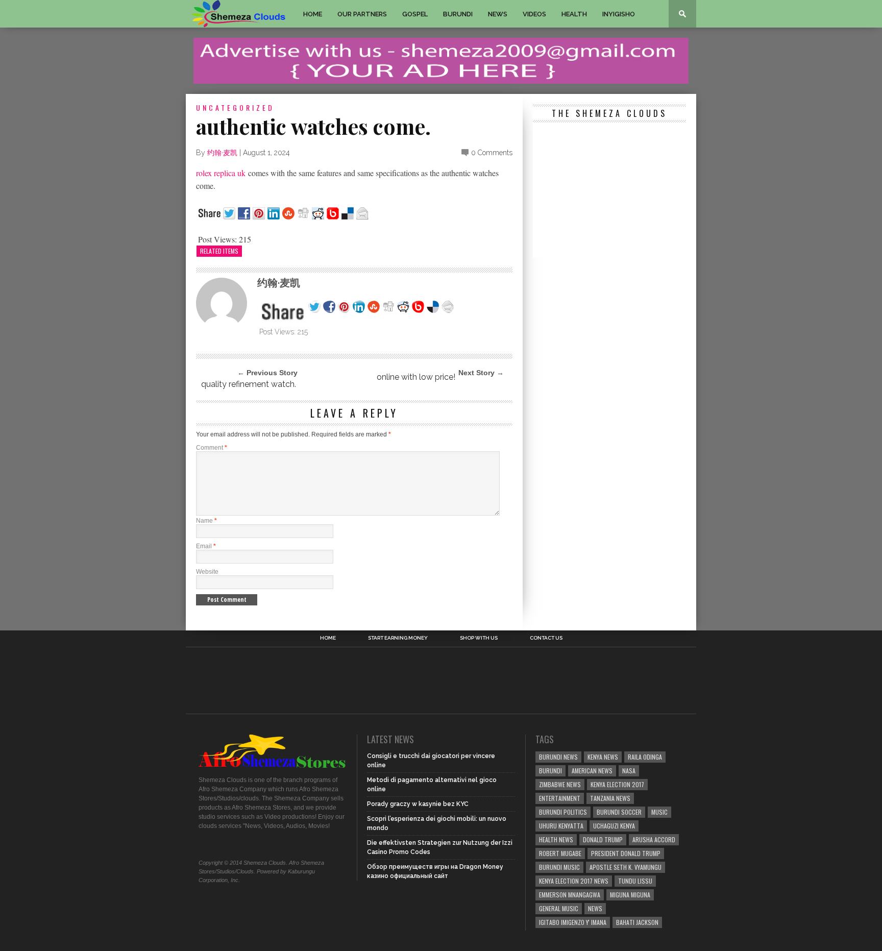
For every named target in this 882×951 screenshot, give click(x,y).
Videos (534, 14)
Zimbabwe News (560, 784)
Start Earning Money (398, 638)
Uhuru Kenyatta (561, 825)
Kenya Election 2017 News (573, 880)
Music (659, 812)
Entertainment (559, 798)
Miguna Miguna (630, 894)
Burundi (458, 14)
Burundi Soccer (619, 812)
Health (574, 14)
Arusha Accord (653, 839)
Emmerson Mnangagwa (569, 894)
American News (592, 770)
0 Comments (491, 153)
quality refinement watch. (248, 384)
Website (207, 571)
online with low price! (415, 377)
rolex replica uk (221, 172)
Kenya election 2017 (617, 784)
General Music (558, 908)
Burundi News (558, 756)
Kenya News (602, 756)
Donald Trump (603, 839)
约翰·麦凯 (222, 153)
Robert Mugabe (560, 853)
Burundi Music (559, 867)
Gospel (415, 14)
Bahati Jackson (637, 922)
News (497, 14)
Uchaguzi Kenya (614, 825)
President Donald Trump (625, 853)
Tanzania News (610, 798)
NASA (628, 770)
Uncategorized (235, 107)
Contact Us (546, 638)
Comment (211, 447)
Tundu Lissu (635, 880)
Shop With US (479, 638)
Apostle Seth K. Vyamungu (626, 867)
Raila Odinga (645, 756)
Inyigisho (618, 14)
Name (206, 520)
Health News (556, 839)
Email (206, 546)
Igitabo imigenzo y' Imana (572, 922)
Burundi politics (563, 812)
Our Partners (362, 14)
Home (312, 14)
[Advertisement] (609, 191)
